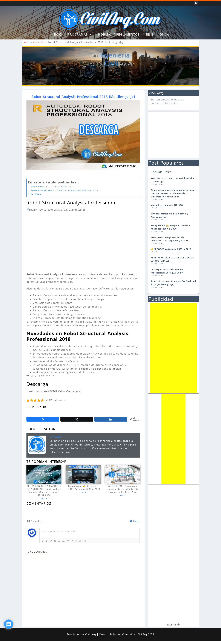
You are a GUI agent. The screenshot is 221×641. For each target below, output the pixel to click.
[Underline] (51, 541)
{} (80, 540)
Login (135, 521)
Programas (77, 34)
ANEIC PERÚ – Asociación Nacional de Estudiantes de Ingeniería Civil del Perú (122, 489)
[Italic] (47, 541)
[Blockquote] (68, 541)
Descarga (36, 193)
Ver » (44, 498)
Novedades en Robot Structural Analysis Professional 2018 (64, 190)
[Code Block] (72, 541)
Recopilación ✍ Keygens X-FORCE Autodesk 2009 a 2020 (83, 487)
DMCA (164, 34)
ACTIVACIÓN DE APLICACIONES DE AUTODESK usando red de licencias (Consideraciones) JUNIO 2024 (44, 490)
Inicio (57, 34)
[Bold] (42, 541)
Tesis (150, 34)
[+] (84, 540)
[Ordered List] (59, 541)
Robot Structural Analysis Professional (52, 186)
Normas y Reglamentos (119, 34)
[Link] (76, 541)
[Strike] (55, 541)
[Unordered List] (63, 541)
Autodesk (39, 42)
